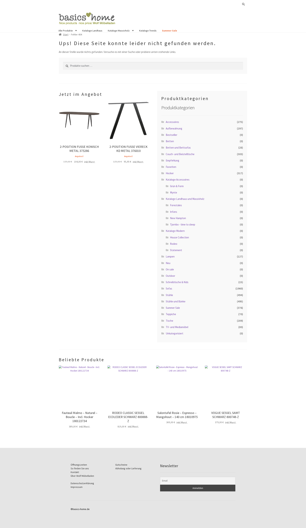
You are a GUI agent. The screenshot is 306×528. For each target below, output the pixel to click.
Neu (168, 263)
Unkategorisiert (174, 333)
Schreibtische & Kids (177, 282)
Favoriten (171, 167)
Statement (176, 250)
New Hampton (178, 218)
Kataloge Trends (148, 30)
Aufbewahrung (174, 128)
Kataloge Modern (175, 231)
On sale (170, 269)
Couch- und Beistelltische (180, 154)
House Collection (179, 237)
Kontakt (75, 472)
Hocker (170, 173)
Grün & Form (177, 186)
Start (65, 34)
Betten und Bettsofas (178, 147)
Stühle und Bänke (175, 301)
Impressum (77, 487)
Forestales (176, 205)
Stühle (169, 295)
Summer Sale (169, 30)
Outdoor (170, 275)
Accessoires (172, 122)
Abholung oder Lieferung (128, 468)
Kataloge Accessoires (177, 179)
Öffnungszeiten (79, 464)
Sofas (169, 288)
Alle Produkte (65, 30)
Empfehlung (172, 160)
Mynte (173, 192)
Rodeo (173, 243)
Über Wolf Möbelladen (82, 475)
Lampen (170, 256)
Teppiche (171, 314)
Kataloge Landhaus (92, 30)
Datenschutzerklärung (82, 483)
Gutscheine (121, 464)
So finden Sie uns (80, 468)
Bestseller (171, 135)
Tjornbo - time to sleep (182, 224)
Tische (169, 320)
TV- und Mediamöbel (177, 327)
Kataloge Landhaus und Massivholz (185, 199)
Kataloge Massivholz (119, 30)
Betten (170, 141)
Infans (173, 211)
